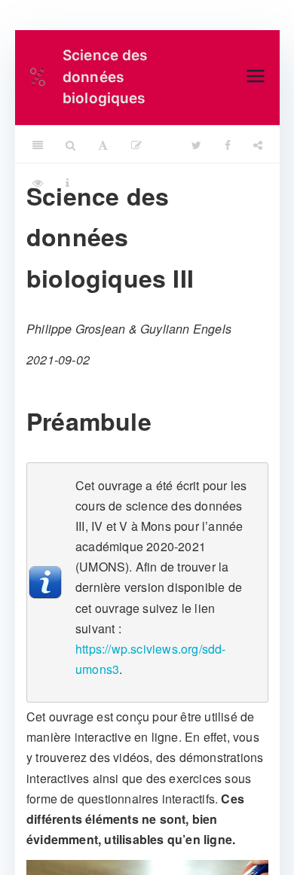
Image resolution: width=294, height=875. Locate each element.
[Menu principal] (255, 77)
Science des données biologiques (105, 77)
